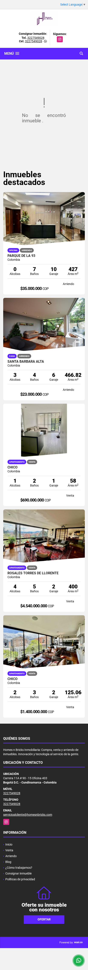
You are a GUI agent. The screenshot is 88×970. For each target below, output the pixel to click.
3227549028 (35, 37)
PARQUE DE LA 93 (21, 256)
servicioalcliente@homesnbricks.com (27, 814)
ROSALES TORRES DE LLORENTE (33, 573)
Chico (12, 467)
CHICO (12, 679)
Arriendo (11, 856)
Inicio (8, 844)
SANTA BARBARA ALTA (25, 361)
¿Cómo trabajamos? (18, 867)
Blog (8, 862)
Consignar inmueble (18, 873)
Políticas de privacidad (20, 879)
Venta (9, 850)
